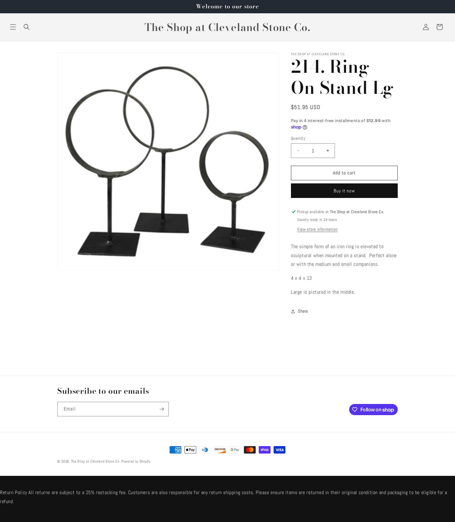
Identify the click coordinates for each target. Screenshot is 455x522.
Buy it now (344, 191)
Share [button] (303, 311)
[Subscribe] (161, 409)
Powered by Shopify (135, 461)
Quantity (298, 138)
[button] (13, 27)
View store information (317, 229)
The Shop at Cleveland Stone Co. (95, 461)
